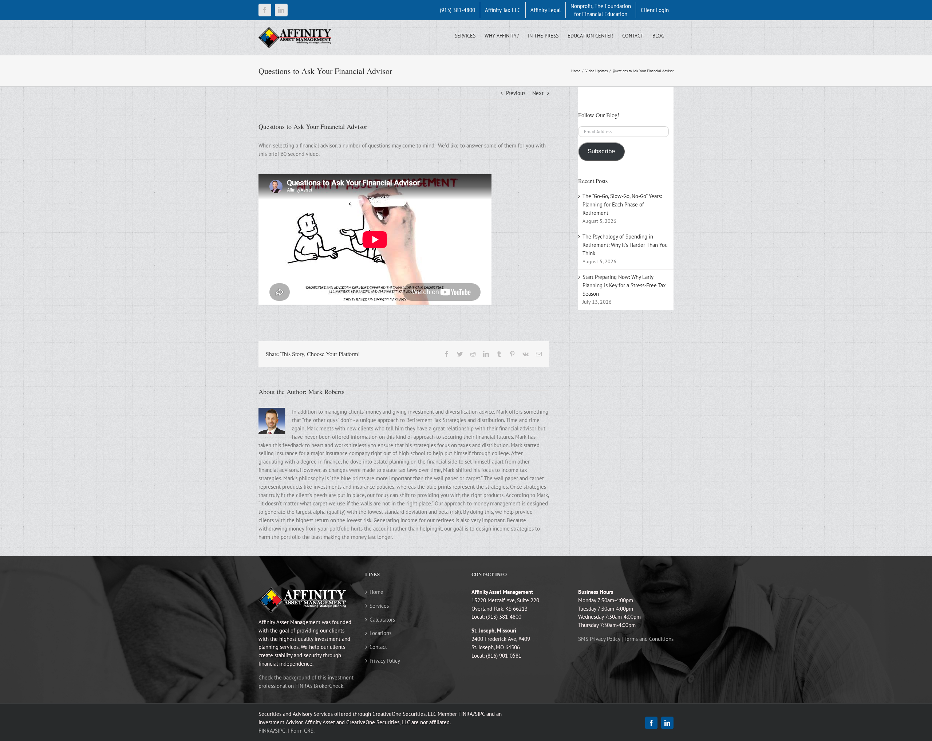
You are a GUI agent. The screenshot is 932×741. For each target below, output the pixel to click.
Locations (380, 633)
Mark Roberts (326, 391)
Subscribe (601, 151)
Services (379, 605)
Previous (515, 93)
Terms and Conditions (649, 638)
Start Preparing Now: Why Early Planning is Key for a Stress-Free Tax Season (624, 285)
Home (376, 591)
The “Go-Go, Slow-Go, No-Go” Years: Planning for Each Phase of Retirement (622, 204)
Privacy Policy (385, 660)
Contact (378, 646)
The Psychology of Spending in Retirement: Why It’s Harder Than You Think (625, 245)
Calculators (382, 619)
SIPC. (280, 730)
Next (538, 93)
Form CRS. (303, 730)
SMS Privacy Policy (599, 638)
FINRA (265, 730)
